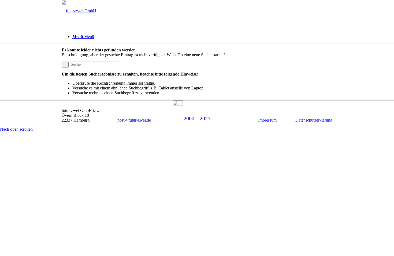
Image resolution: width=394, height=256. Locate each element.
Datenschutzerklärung (313, 120)
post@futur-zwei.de (134, 120)
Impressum (267, 120)
